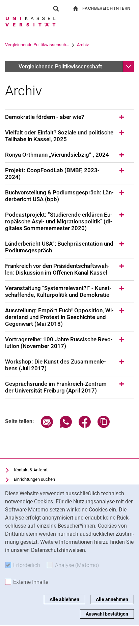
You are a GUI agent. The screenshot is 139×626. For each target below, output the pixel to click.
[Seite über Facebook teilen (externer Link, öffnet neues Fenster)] (85, 426)
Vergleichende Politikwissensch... (37, 44)
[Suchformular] (56, 8)
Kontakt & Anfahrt (31, 469)
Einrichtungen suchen (34, 479)
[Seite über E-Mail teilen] (47, 426)
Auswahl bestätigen (107, 614)
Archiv (83, 44)
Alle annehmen (112, 599)
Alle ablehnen (64, 599)
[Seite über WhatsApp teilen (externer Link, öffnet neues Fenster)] (66, 426)
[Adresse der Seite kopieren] (104, 426)
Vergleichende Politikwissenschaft (60, 66)
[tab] (69, 117)
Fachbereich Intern (106, 8)
